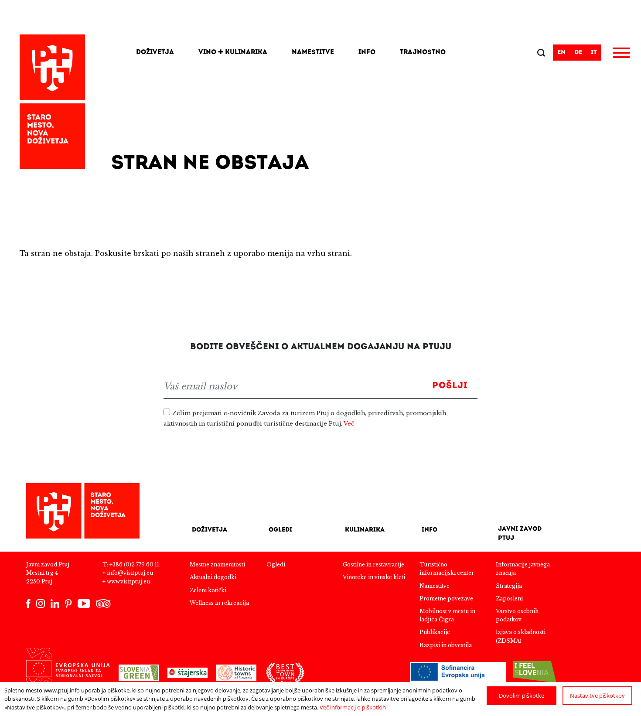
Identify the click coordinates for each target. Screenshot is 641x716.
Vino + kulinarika (232, 52)
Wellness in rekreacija (219, 603)
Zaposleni (509, 598)
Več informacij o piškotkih (353, 707)
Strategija (509, 586)
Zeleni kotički (208, 590)
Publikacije (434, 632)
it (594, 52)
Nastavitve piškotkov (597, 695)
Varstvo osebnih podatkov (517, 615)
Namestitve (313, 52)
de (578, 52)
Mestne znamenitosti (217, 564)
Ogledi (280, 530)
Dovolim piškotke (521, 695)
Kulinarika (365, 530)
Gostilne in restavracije (373, 564)
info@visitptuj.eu (130, 572)
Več (349, 423)
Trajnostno (423, 52)
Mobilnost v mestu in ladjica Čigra (447, 615)
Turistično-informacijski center (446, 568)
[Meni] (621, 54)
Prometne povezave (446, 598)
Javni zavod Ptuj (520, 534)
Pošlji (449, 386)
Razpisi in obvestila (445, 645)
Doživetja (155, 52)
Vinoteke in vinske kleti (374, 577)
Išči (542, 53)
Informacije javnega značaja (523, 568)
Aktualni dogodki (213, 577)
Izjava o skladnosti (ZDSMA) (521, 636)
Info (366, 52)
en (561, 52)
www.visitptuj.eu (128, 581)
